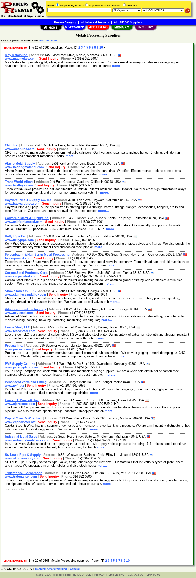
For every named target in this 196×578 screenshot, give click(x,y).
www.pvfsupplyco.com (22, 367)
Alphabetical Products (95, 22)
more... (117, 66)
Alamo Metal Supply (20, 163)
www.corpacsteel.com (21, 276)
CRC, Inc (11, 145)
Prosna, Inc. (14, 345)
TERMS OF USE (82, 574)
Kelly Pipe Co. (15, 236)
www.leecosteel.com (20, 331)
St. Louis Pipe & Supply (23, 455)
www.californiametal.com (24, 221)
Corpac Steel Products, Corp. (26, 273)
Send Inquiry (48, 58)
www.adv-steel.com (19, 313)
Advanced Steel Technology (25, 309)
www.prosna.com (18, 349)
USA (41, 40)
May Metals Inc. (16, 55)
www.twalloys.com (19, 185)
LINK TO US (153, 574)
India (54, 40)
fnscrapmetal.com (18, 258)
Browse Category (65, 22)
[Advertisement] (97, 106)
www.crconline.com (19, 149)
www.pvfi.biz (14, 385)
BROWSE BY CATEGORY (16, 568)
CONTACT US (135, 574)
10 (101, 47)
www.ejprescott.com (20, 404)
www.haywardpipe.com (22, 203)
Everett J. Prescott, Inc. (22, 400)
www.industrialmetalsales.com (27, 440)
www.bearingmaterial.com (24, 167)
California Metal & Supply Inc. (27, 218)
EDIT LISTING (116, 574)
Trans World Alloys (19, 181)
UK (48, 40)
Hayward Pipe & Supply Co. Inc (28, 200)
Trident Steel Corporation (23, 473)
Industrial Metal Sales (21, 436)
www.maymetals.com (21, 58)
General (75, 568)
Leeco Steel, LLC (17, 327)
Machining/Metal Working (51, 568)
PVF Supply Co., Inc (20, 364)
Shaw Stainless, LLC (20, 291)
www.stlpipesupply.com (22, 458)
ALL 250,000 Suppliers (128, 22)
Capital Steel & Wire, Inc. (23, 418)
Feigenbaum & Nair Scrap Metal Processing (37, 254)
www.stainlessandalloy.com (25, 294)
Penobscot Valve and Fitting (26, 382)
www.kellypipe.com (19, 240)
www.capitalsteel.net (20, 422)
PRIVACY (99, 574)
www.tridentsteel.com (21, 476)
